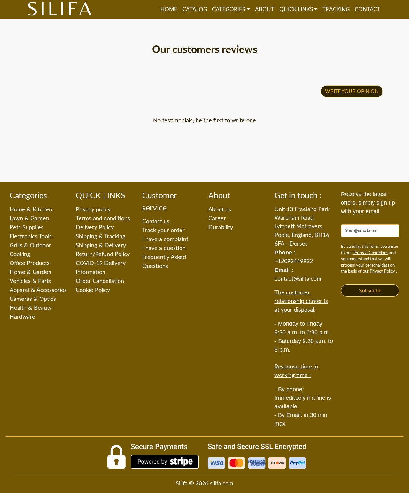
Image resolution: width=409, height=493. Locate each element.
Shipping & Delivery (101, 245)
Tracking (336, 9)
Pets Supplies (26, 228)
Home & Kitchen (31, 210)
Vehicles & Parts (30, 281)
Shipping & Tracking (100, 236)
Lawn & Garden (29, 219)
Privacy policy (93, 210)
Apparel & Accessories (38, 290)
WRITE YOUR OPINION (352, 91)
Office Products (30, 263)
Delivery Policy (95, 228)
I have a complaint (165, 239)
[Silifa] (60, 10)
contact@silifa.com (297, 279)
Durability (220, 228)
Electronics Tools (31, 236)
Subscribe (370, 290)
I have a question (164, 248)
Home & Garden (30, 272)
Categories (228, 9)
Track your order (163, 230)
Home (168, 9)
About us (219, 210)
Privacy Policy (382, 271)
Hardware (22, 317)
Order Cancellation (100, 281)
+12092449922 (293, 261)
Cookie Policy (93, 290)
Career (217, 219)
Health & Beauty (31, 308)
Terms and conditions (103, 219)
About (264, 9)
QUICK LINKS (296, 9)
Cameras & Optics (33, 299)
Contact (367, 9)
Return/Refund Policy (103, 254)
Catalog (194, 9)
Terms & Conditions (370, 253)
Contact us (155, 221)
